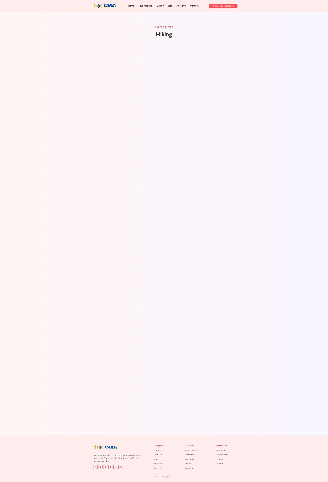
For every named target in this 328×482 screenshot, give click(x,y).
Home (131, 5)
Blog (170, 5)
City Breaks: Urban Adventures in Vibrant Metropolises (124, 312)
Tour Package (145, 5)
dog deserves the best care (107, 118)
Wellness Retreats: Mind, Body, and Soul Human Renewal (126, 215)
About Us (181, 5)
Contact (194, 5)
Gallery (160, 5)
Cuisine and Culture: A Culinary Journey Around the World (126, 409)
